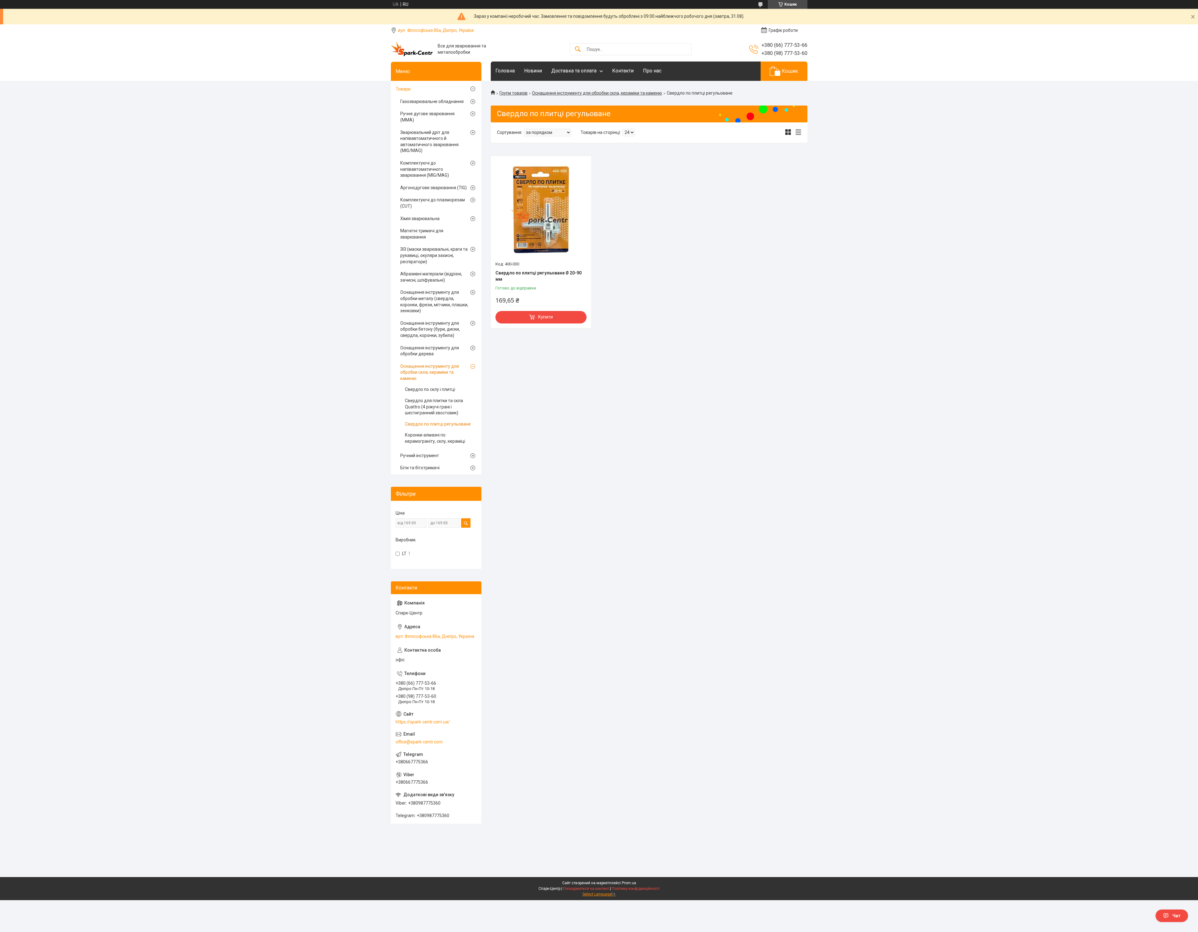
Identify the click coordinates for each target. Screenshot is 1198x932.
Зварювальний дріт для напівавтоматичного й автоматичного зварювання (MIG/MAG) (429, 141)
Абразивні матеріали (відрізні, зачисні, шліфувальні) (431, 277)
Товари (403, 88)
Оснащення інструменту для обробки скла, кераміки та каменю (597, 93)
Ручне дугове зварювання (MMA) (427, 116)
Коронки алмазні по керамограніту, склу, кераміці (435, 438)
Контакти (623, 71)
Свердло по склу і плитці (430, 389)
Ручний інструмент (419, 455)
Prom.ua (629, 883)
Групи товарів (513, 93)
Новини (533, 71)
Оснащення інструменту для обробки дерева (429, 351)
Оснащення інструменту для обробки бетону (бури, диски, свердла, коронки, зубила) (430, 329)
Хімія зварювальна (420, 218)
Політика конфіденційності (636, 888)
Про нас (652, 71)
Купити (545, 316)
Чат (1176, 915)
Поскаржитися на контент (586, 888)
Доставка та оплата (574, 71)
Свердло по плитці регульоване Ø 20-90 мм (538, 276)
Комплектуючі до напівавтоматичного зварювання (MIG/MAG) (424, 169)
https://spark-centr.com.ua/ (423, 721)
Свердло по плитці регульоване (438, 424)
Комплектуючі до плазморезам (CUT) (432, 203)
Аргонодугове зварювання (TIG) (433, 187)
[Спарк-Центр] (412, 49)
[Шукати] (577, 49)
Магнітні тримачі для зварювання (421, 233)
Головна (505, 71)
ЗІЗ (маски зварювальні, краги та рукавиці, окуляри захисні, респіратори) (434, 255)
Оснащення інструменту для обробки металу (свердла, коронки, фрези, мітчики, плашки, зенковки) (434, 301)
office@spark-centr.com (419, 741)
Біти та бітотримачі (420, 467)
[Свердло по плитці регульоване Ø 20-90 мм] (541, 209)
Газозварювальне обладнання (432, 101)
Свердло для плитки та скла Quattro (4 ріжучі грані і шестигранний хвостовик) (434, 406)
